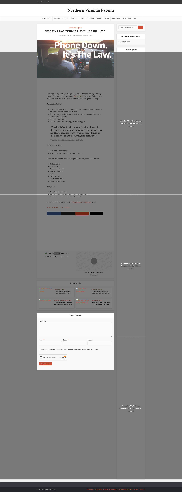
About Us (39, 2)
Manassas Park (116, 18)
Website (90, 340)
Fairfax (82, 18)
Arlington (65, 18)
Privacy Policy (113, 489)
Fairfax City (74, 18)
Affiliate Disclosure (123, 489)
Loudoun (98, 18)
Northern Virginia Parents (91, 10)
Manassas (106, 18)
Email (66, 340)
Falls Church (90, 18)
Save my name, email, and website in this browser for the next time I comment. (70, 349)
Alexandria (57, 18)
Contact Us (47, 2)
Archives (105, 489)
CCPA (131, 489)
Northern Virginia (46, 18)
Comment (42, 321)
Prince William (127, 18)
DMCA (136, 489)
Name (41, 340)
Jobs (134, 18)
